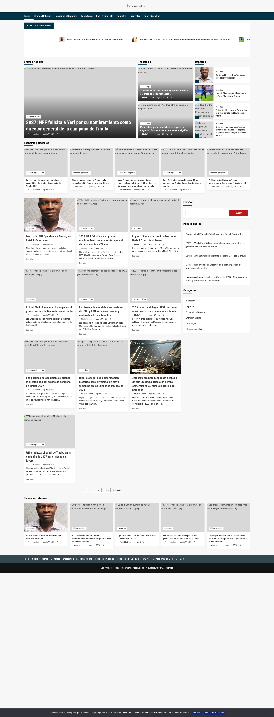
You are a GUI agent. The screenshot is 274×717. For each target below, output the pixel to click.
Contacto (55, 559)
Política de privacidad (214, 712)
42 (108, 490)
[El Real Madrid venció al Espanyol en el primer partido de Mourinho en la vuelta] (204, 111)
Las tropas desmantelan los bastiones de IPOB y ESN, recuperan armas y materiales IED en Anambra (217, 279)
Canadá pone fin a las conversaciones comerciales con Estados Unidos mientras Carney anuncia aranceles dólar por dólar (136, 183)
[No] (270, 712)
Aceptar (196, 712)
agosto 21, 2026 (162, 134)
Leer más (29, 259)
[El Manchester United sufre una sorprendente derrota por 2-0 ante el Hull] (228, 162)
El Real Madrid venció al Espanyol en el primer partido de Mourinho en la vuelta (231, 113)
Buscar (188, 202)
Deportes (121, 16)
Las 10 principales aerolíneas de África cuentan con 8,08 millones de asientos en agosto (182, 183)
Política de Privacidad (128, 559)
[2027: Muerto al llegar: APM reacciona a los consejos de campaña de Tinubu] (155, 286)
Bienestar (135, 16)
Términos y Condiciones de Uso (157, 559)
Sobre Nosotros (152, 16)
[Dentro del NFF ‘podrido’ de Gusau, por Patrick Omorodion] (204, 75)
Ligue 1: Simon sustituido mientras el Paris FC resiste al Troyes (216, 256)
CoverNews (152, 568)
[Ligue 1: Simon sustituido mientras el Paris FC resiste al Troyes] (204, 93)
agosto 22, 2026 (48, 134)
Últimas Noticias (42, 16)
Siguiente (117, 490)
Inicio (27, 16)
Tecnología (87, 16)
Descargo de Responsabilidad (77, 559)
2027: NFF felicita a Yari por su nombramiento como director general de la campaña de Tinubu (184, 39)
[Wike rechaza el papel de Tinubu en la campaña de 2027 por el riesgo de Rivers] (91, 162)
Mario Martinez (34, 134)
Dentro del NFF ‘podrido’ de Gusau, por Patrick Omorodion (94, 39)
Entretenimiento (104, 16)
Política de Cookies (104, 559)
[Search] (248, 16)
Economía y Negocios (66, 16)
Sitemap (180, 559)
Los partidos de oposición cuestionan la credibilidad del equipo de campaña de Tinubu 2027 (44, 183)
